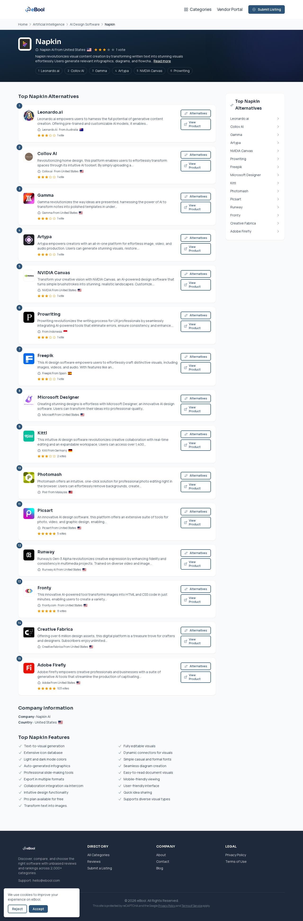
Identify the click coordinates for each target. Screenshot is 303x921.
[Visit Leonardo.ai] (29, 123)
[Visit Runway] (29, 560)
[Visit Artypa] (29, 245)
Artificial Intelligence (49, 24)
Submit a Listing (99, 868)
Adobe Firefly (51, 665)
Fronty (44, 588)
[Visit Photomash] (29, 483)
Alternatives (198, 113)
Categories (200, 9)
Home (23, 24)
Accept (38, 909)
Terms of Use (236, 861)
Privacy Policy (235, 855)
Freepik (45, 355)
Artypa (122, 70)
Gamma (99, 70)
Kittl (42, 433)
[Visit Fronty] (29, 599)
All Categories (98, 855)
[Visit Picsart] (29, 522)
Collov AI (75, 70)
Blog (159, 868)
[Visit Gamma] (29, 206)
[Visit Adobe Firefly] (29, 676)
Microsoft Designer (58, 397)
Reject (17, 909)
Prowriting (180, 70)
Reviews (94, 861)
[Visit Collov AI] (29, 165)
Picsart (45, 510)
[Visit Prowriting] (29, 325)
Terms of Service (192, 906)
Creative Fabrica (55, 629)
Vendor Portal (230, 9)
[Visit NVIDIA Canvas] (29, 284)
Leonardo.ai (48, 70)
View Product (195, 124)
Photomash (49, 474)
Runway (45, 552)
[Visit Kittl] (29, 444)
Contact (162, 861)
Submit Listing (269, 9)
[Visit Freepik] (29, 367)
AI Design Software (85, 24)
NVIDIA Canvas (149, 70)
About (161, 855)
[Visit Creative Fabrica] (29, 638)
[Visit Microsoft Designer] (29, 406)
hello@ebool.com (46, 880)
